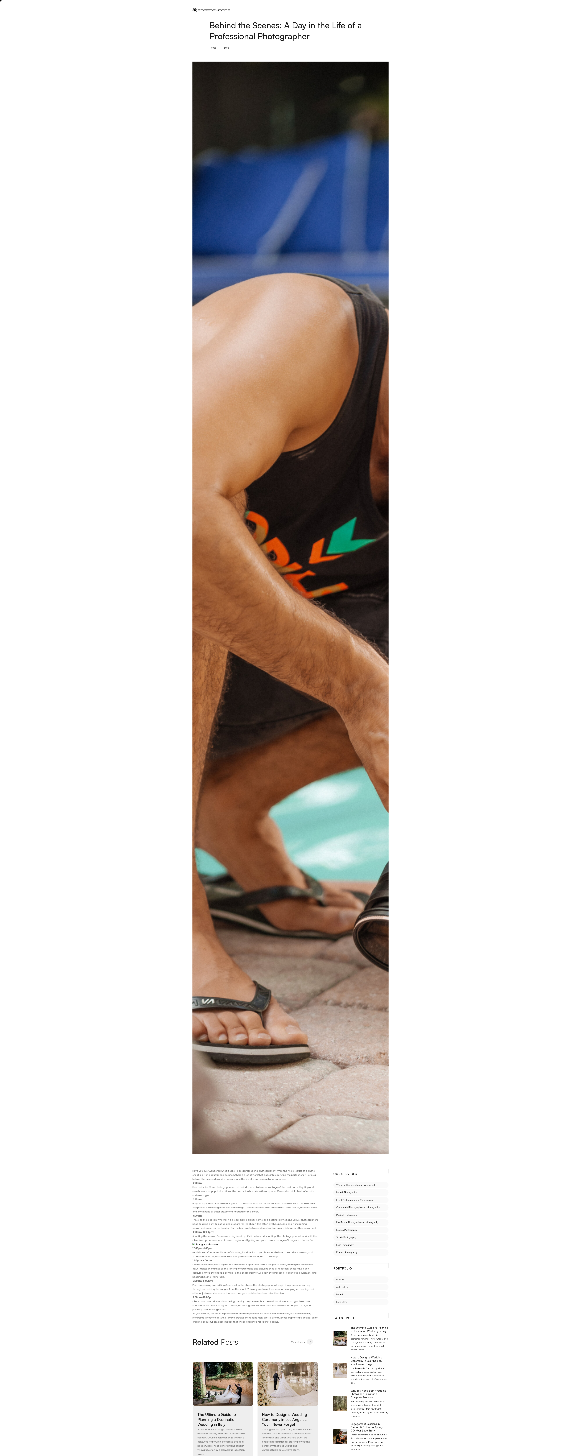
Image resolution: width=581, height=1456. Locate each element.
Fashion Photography (346, 1230)
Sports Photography (346, 1237)
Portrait (339, 1294)
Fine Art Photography (346, 1252)
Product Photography (346, 1215)
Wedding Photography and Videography (356, 1185)
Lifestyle (340, 1279)
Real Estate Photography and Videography (357, 1222)
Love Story (341, 1302)
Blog (226, 47)
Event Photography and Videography (354, 1200)
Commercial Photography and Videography (358, 1207)
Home (213, 47)
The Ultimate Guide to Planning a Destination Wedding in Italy (217, 1419)
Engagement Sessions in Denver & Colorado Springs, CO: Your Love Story (367, 1427)
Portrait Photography (346, 1192)
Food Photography (345, 1244)
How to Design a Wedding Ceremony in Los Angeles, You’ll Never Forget (284, 1419)
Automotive (342, 1287)
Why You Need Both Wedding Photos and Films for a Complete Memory (368, 1394)
